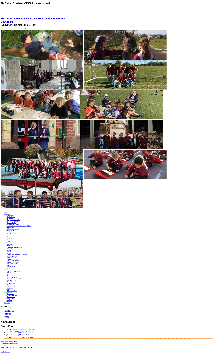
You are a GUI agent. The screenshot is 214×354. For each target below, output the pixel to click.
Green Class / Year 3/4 (13, 259)
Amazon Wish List (15, 335)
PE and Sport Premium (13, 229)
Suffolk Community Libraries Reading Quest (21, 331)
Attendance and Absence (13, 271)
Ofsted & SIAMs (11, 230)
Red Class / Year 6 (12, 263)
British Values (11, 217)
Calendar (9, 301)
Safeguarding (10, 238)
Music (9, 268)
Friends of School (12, 277)
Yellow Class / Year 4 (13, 260)
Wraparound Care (12, 291)
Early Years (10, 248)
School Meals (11, 283)
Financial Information (13, 224)
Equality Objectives (12, 221)
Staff (8, 239)
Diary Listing (10, 298)
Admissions (10, 215)
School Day (10, 282)
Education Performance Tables (15, 235)
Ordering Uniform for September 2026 (20, 334)
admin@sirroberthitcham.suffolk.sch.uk (27, 349)
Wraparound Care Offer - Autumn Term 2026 (22, 329)
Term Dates (10, 288)
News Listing (10, 294)
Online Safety (11, 232)
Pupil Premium (11, 236)
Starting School (11, 286)
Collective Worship (12, 245)
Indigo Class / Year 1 (12, 256)
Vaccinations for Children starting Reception (21, 332)
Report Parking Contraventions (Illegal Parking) (21, 337)
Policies (9, 251)
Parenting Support (12, 280)
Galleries (9, 300)
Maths (9, 250)
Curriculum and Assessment (14, 247)
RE (8, 265)
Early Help (10, 274)
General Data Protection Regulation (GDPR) (19, 226)
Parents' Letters (11, 297)
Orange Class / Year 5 (13, 262)
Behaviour (10, 244)
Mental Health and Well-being (15, 279)
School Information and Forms (15, 275)
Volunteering (10, 241)
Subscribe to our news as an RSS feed (14, 338)
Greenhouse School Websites (10, 343)
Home (5, 212)
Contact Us (7, 303)
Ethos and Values (11, 223)
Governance (10, 227)
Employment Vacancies (13, 220)
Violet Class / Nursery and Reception (17, 254)
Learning (6, 242)
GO (24, 29)
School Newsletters (12, 295)
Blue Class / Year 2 (12, 257)
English (9, 253)
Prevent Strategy (11, 233)
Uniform (9, 289)
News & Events (8, 292)
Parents (6, 269)
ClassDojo (10, 272)
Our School (7, 214)
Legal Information (5, 352)
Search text (4, 29)
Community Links (12, 218)
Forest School (11, 266)
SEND (9, 285)
